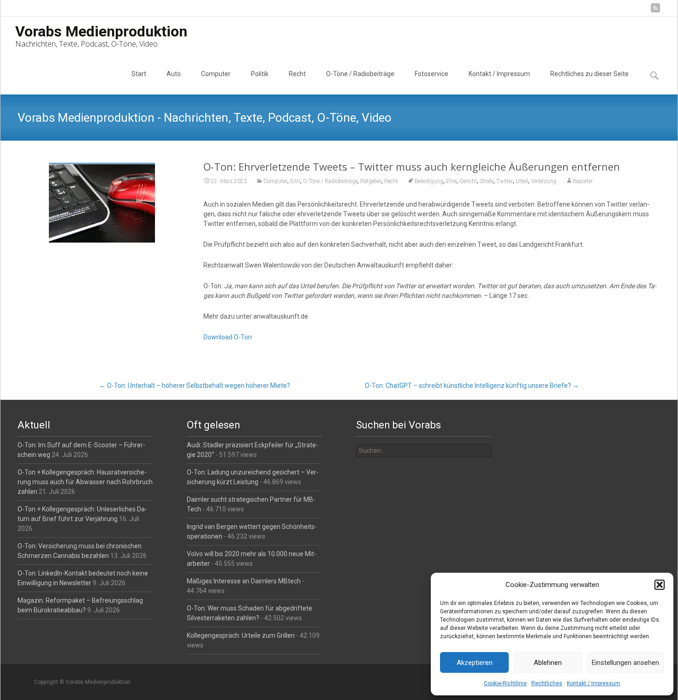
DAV (295, 181)
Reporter (583, 181)
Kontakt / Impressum (593, 683)
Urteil (522, 181)
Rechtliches (546, 683)
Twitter (504, 181)
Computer (216, 73)
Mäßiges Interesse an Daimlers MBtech (244, 581)
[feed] (655, 11)
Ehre (451, 181)
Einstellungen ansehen (625, 662)
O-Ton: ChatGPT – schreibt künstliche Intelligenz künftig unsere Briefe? (472, 385)
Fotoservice (431, 73)
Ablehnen (548, 662)
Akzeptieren (475, 662)
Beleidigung (429, 181)
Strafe (487, 181)
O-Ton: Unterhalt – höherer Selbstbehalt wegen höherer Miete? (194, 385)
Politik (259, 73)
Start (138, 73)
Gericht (468, 181)
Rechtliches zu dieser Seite (589, 73)
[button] (659, 584)
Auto (174, 73)
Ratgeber (370, 181)
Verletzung (543, 181)
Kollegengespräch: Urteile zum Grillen (241, 635)
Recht (297, 73)
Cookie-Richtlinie (505, 683)
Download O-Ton (227, 337)
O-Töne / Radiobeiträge (360, 73)
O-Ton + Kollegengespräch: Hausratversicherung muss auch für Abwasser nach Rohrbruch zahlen (85, 482)
